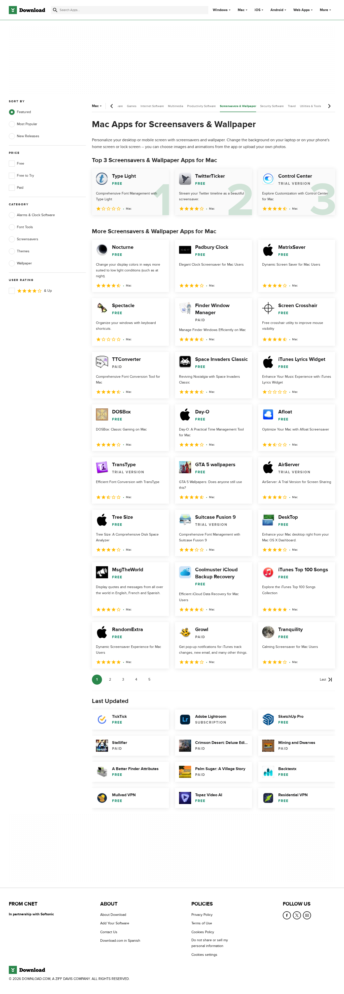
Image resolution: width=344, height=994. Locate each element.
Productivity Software (201, 106)
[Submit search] (55, 10)
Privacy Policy (202, 915)
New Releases (28, 136)
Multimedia (175, 106)
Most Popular (27, 124)
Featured (24, 112)
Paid (20, 187)
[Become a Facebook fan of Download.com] (287, 915)
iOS (257, 10)
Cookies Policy (202, 932)
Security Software (272, 106)
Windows (220, 10)
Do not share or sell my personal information (209, 943)
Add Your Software (114, 923)
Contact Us (108, 932)
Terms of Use (201, 923)
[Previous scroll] (112, 106)
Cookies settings (204, 955)
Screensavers (27, 239)
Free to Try (25, 175)
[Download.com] (27, 10)
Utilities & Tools (310, 106)
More (324, 10)
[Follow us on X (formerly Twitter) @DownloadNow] (297, 915)
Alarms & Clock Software (36, 215)
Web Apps (301, 10)
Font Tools (25, 227)
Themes (23, 251)
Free (20, 163)
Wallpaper (24, 263)
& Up (48, 291)
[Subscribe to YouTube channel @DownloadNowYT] (307, 915)
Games (131, 106)
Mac (241, 10)
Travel (292, 106)
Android (276, 10)
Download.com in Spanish (120, 941)
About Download (113, 915)
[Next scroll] (329, 106)
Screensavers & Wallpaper (238, 106)
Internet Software (152, 106)
